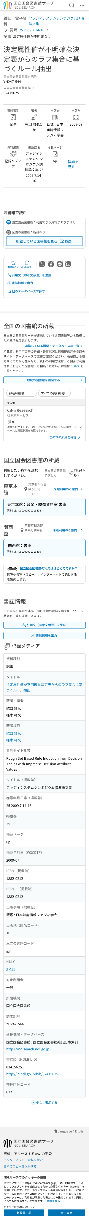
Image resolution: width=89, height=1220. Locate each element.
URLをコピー (27, 266)
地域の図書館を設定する (43, 380)
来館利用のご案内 (66, 489)
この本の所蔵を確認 (62, 437)
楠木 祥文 (13, 739)
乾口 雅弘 (13, 733)
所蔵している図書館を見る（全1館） (44, 241)
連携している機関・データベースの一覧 (52, 346)
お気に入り (13, 266)
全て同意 (66, 1213)
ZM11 (10, 969)
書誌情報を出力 (22, 283)
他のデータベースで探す (28, 291)
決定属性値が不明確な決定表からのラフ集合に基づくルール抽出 (44, 687)
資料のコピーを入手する (20, 1166)
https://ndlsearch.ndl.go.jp (27, 1048)
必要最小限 (24, 1213)
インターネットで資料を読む (23, 1160)
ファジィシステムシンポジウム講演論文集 (56, 20)
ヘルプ (75, 366)
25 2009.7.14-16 (31, 29)
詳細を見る (73, 164)
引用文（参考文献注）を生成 (31, 275)
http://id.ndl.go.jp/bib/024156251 (33, 1073)
